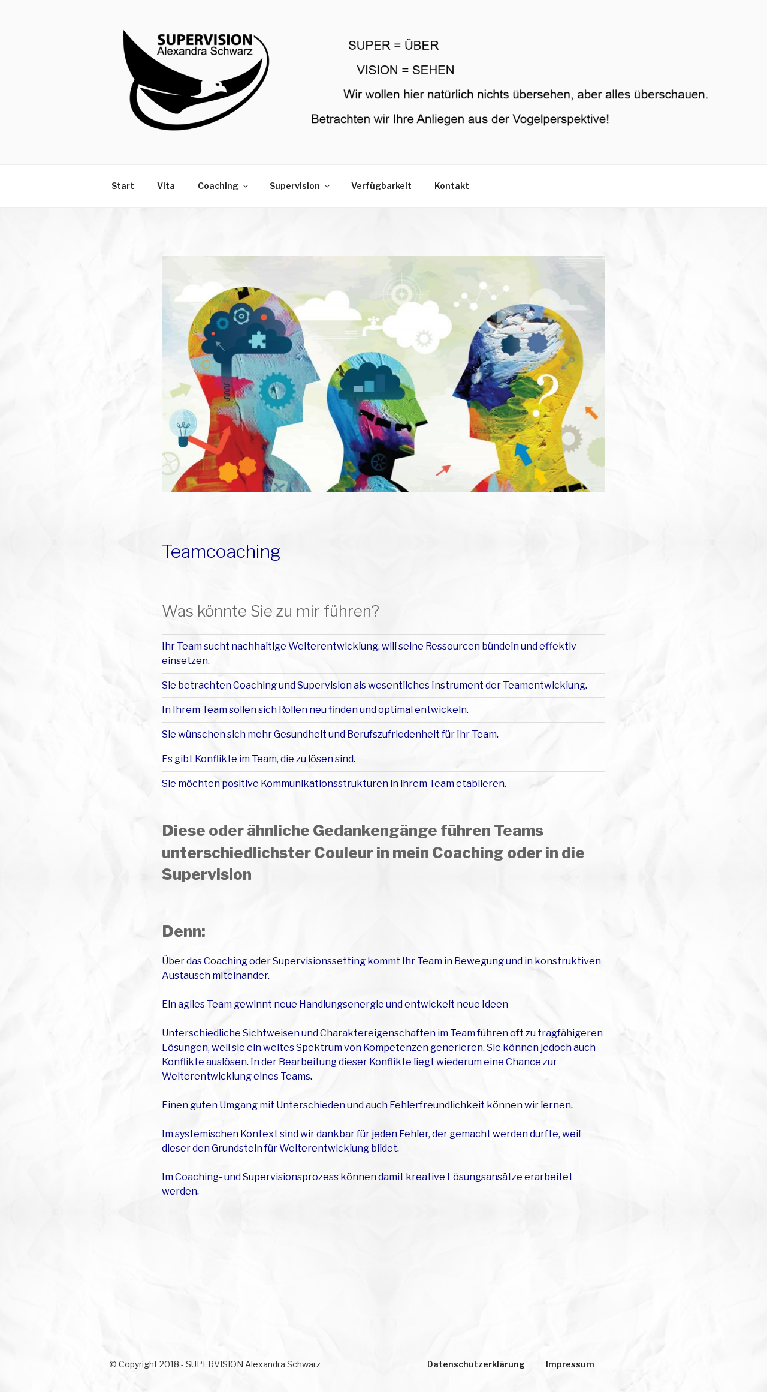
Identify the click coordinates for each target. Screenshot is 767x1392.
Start (122, 186)
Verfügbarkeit (381, 186)
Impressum (570, 1364)
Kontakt (451, 186)
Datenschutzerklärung (476, 1364)
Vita (166, 186)
